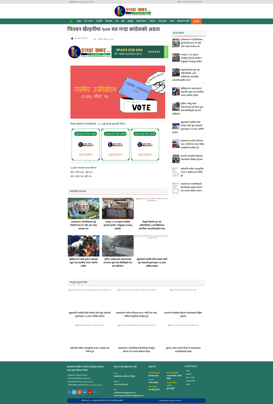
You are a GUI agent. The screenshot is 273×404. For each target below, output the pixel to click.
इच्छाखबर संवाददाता (81, 38)
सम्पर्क (188, 384)
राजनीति (99, 21)
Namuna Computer (175, 400)
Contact (199, 2)
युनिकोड (196, 21)
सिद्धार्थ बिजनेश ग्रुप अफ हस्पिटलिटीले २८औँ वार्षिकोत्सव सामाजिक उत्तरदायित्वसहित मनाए (152, 225)
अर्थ (116, 21)
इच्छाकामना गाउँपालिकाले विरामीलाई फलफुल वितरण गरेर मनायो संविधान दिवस (191, 187)
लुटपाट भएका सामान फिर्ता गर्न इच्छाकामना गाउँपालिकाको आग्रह (183, 349)
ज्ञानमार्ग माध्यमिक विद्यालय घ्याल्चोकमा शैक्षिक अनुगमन (192, 157)
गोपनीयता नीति (190, 381)
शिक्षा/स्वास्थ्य (141, 21)
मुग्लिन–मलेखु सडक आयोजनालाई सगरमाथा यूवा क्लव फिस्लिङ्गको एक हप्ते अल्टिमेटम (118, 262)
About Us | (181, 2)
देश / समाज (88, 21)
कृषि (122, 21)
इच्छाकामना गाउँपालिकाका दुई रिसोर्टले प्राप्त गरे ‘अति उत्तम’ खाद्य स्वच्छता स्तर (83, 225)
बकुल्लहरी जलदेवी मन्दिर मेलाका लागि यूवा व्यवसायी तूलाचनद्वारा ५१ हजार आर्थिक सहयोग (152, 262)
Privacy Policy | (190, 2)
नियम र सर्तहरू (190, 377)
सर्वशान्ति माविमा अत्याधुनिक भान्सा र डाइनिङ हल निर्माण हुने (192, 172)
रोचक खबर (162, 21)
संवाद (172, 21)
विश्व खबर (108, 21)
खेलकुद (130, 21)
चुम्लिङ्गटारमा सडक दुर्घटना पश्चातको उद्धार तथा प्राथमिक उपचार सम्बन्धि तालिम (83, 262)
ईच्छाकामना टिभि (183, 21)
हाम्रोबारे (188, 374)
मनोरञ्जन (152, 21)
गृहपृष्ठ (79, 21)
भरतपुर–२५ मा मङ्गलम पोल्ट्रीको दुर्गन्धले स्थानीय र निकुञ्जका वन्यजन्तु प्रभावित (118, 225)
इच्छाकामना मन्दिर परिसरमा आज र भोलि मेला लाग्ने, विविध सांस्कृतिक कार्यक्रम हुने (192, 144)
